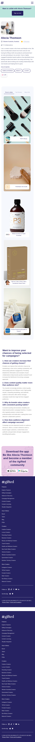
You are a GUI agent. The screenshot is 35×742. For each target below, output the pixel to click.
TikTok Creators (6, 570)
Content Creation (6, 501)
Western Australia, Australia (11, 41)
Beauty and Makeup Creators (9, 540)
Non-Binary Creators (7, 578)
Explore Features (6, 490)
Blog (3, 519)
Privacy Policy (5, 602)
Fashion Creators (6, 529)
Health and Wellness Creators (9, 546)
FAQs (3, 522)
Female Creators (6, 573)
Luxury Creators (6, 532)
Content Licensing (6, 504)
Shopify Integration (6, 507)
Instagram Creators (7, 567)
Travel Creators (6, 543)
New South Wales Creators (9, 549)
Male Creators (5, 575)
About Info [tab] (27, 92)
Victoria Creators (6, 552)
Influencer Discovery (7, 495)
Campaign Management (8, 498)
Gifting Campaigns (6, 492)
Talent (3, 516)
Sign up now (17, 13)
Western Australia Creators (9, 554)
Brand (3, 514)
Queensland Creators (7, 557)
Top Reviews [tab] (18, 92)
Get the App (5, 593)
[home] (2, 2)
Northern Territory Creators (9, 560)
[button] (32, 3)
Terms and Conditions (15, 602)
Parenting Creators (7, 535)
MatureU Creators (6, 581)
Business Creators (6, 538)
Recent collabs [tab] (9, 92)
